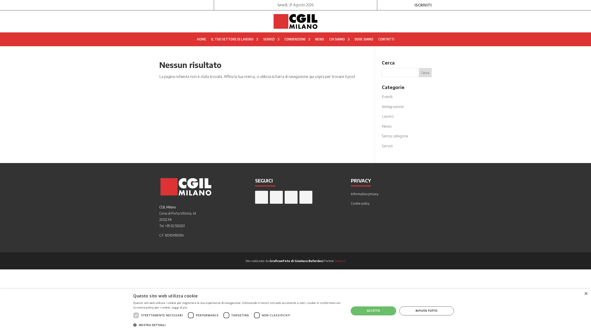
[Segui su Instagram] (172, 4)
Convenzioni (294, 39)
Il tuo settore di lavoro (232, 39)
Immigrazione (393, 106)
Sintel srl (340, 261)
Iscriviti (423, 5)
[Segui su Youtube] (190, 4)
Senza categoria (395, 135)
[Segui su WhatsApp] (163, 4)
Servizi (269, 39)
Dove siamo (364, 39)
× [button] (586, 294)
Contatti (386, 39)
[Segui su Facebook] (181, 4)
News (319, 39)
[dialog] (295, 311)
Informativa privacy (364, 194)
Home (201, 39)
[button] (238, 325)
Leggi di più (179, 307)
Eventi (387, 96)
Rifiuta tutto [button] (426, 311)
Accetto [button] (373, 311)
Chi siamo (337, 39)
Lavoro (388, 116)
